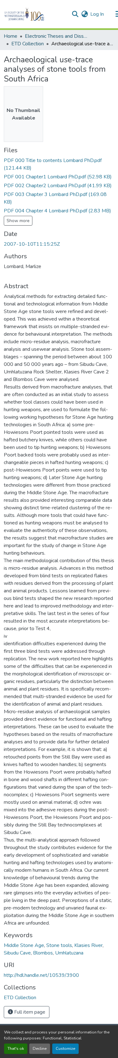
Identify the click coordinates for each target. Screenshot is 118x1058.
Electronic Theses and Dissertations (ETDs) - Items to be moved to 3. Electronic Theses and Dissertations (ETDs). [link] (56, 36)
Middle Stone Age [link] (24, 945)
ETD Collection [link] (27, 43)
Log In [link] (97, 14)
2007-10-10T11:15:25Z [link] (32, 244)
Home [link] (10, 36)
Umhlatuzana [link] (69, 952)
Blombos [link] (43, 952)
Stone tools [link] (59, 945)
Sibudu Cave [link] (17, 952)
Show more (18, 221)
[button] (35, 14)
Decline (40, 1048)
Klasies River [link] (88, 945)
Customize (65, 1048)
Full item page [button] (29, 1012)
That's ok (16, 1048)
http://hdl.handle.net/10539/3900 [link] (41, 975)
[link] (59, 164)
